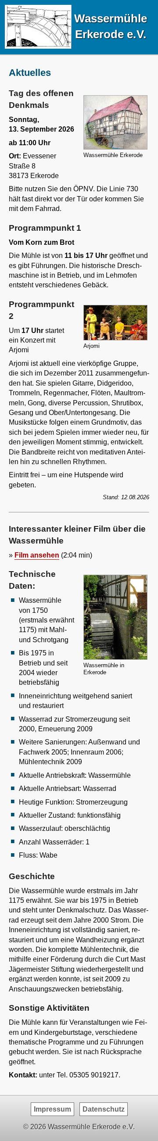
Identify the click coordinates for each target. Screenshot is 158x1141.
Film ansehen (36, 555)
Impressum (52, 1109)
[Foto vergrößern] (115, 147)
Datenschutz (104, 1109)
